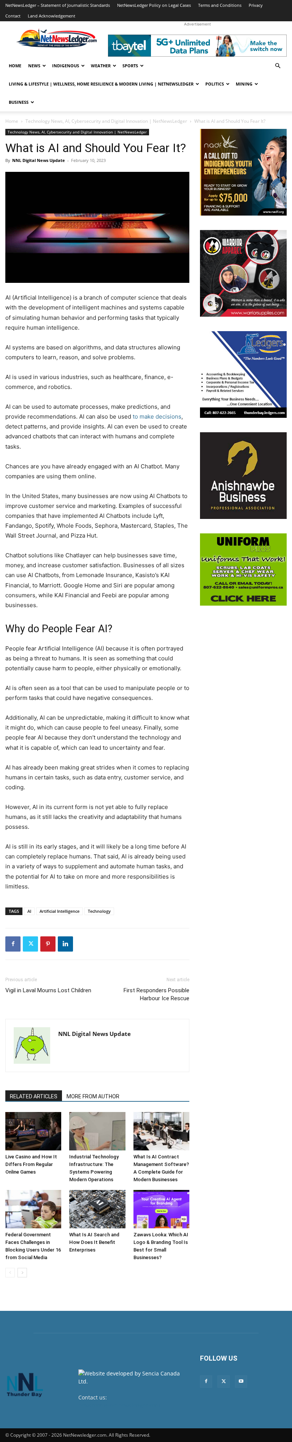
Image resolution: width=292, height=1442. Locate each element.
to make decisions (157, 416)
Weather (101, 65)
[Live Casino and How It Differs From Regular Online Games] (33, 1131)
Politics (214, 84)
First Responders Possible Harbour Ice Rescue (156, 994)
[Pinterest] (48, 944)
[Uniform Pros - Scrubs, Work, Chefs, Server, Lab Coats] (243, 569)
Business (19, 102)
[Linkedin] (65, 944)
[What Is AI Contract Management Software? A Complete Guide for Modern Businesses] (161, 1131)
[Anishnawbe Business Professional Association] (243, 475)
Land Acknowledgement (51, 16)
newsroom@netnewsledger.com (119, 1405)
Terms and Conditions (219, 5)
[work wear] (243, 273)
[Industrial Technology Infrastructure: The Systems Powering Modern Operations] (97, 1131)
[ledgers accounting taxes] (243, 374)
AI (29, 911)
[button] (277, 66)
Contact (13, 16)
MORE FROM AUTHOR (93, 1096)
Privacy (256, 5)
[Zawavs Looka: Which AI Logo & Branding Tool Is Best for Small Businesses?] (161, 1209)
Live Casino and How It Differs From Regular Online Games (31, 1164)
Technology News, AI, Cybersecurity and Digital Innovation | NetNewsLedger (106, 121)
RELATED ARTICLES (33, 1096)
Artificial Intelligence (59, 911)
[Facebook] (13, 944)
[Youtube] (241, 1381)
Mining (244, 84)
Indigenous (65, 65)
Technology (99, 911)
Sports (130, 65)
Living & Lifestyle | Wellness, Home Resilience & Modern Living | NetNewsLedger (101, 84)
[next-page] (22, 1272)
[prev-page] (10, 1272)
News (34, 65)
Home (15, 65)
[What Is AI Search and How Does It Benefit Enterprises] (97, 1209)
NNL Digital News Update (38, 160)
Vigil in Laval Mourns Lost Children (48, 990)
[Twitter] (30, 944)
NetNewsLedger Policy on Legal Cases (154, 5)
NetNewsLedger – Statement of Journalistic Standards (57, 5)
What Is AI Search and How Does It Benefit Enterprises (94, 1242)
